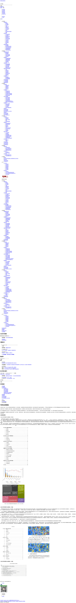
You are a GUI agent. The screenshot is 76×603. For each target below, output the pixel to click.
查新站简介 (7, 85)
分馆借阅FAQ (6, 161)
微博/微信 (3, 12)
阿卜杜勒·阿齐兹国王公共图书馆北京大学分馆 (11, 158)
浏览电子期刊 (2, 374)
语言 (1, 581)
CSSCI (11, 377)
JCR (8, 377)
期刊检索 (7, 53)
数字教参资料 (17, 364)
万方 (7, 367)
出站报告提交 (6, 142)
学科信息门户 (8, 90)
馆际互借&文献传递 (7, 68)
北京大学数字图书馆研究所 (10, 172)
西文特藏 (7, 196)
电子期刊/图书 (4, 330)
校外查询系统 (8, 73)
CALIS (5, 600)
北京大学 (1, 600)
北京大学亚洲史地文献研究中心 (10, 173)
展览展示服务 (8, 124)
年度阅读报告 (8, 121)
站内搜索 (3, 331)
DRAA (18, 600)
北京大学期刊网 (9, 378)
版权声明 (7, 234)
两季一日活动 (8, 119)
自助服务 (7, 130)
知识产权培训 (8, 97)
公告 (6, 69)
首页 (3, 399)
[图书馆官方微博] (2, 595)
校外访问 (7, 56)
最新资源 (3, 339)
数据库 (7, 23)
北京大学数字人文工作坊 (8, 111)
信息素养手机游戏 (8, 136)
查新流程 (7, 86)
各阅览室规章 (8, 60)
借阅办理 (5, 222)
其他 (6, 43)
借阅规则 (5, 57)
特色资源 (5, 33)
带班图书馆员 (8, 137)
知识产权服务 (6, 96)
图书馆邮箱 (5, 601)
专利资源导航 (8, 257)
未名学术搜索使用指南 (9, 337)
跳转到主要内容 (2, 0)
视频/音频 (7, 26)
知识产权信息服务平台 (9, 259)
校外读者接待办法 (8, 154)
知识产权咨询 (8, 98)
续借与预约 (7, 66)
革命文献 (7, 41)
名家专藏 (7, 40)
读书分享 (7, 118)
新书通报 (7, 45)
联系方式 (7, 74)
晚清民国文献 (8, 36)
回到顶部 (3, 593)
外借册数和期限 (8, 58)
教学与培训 (5, 131)
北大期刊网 (7, 105)
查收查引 (5, 108)
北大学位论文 (22, 364)
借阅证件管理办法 (8, 149)
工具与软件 (7, 28)
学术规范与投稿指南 (9, 93)
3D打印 (7, 129)
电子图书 (7, 183)
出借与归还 (7, 65)
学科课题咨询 (8, 91)
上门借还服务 (6, 80)
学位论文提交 (6, 141)
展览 (6, 120)
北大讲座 (7, 35)
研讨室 (7, 125)
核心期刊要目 (6, 110)
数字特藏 (7, 42)
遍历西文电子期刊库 (9, 375)
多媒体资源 (13, 364)
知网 (5, 367)
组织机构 (7, 166)
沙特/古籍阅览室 (8, 281)
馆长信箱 (13, 601)
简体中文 (3, 16)
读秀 (12, 367)
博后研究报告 (8, 197)
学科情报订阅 (8, 92)
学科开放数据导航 (8, 107)
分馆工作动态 (6, 160)
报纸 (6, 30)
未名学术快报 (6, 109)
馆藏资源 (5, 22)
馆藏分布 (3, 352)
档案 (6, 32)
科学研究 (5, 170)
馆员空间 (1, 601)
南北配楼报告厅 (8, 123)
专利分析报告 (8, 99)
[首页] (1, 18)
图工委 (15, 600)
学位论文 (7, 29)
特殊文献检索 (8, 55)
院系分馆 (5, 159)
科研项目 (7, 171)
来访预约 (7, 168)
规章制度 (5, 146)
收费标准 (7, 72)
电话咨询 (3, 9)
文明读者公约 (8, 147)
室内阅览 (7, 61)
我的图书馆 (2, 6)
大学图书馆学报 (11, 600)
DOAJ (14, 378)
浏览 (1, 360)
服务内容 (7, 70)
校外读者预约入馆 (8, 155)
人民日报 (14, 367)
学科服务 (5, 247)
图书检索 (7, 52)
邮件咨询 (3, 11)
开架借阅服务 (8, 223)
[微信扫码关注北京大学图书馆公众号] (38, 589)
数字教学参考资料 (8, 46)
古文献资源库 (8, 34)
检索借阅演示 (6, 79)
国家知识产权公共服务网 (9, 258)
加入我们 (7, 169)
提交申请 (7, 71)
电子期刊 (7, 184)
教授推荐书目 (13, 350)
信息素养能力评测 (8, 135)
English (3, 17)
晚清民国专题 (8, 208)
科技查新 (5, 84)
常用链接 (17, 601)
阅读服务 (5, 116)
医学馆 (5, 157)
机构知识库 (7, 104)
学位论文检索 (8, 54)
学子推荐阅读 (8, 78)
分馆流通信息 (10, 601)
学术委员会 (7, 174)
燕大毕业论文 (8, 198)
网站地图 (20, 601)
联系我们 (7, 167)
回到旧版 (23, 601)
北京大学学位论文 (8, 47)
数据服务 (5, 260)
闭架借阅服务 (8, 64)
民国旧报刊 (29, 364)
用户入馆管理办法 (8, 148)
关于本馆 (5, 163)
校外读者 (5, 153)
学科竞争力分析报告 (9, 94)
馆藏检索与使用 (6, 211)
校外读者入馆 (8, 128)
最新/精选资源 (6, 44)
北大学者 (7, 106)
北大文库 (7, 39)
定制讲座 (7, 133)
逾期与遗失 (7, 221)
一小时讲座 (7, 132)
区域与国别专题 (8, 209)
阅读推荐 (5, 235)
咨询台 (3, 596)
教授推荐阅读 (8, 77)
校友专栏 (5, 303)
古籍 (6, 185)
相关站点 (7, 246)
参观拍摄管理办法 (8, 150)
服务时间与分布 (8, 67)
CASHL (7, 600)
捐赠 (1, 7)
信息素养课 (7, 134)
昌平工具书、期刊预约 (10, 354)
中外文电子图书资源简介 (17, 375)
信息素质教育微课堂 (9, 291)
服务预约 (5, 122)
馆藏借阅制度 (8, 59)
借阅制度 (7, 352)
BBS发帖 (3, 10)
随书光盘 (7, 27)
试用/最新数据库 (8, 48)
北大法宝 (9, 367)
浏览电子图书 (8, 374)
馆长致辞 (7, 316)
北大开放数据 (8, 103)
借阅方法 (10, 352)
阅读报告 (9, 350)
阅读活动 (7, 117)
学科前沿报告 (8, 95)
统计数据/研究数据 (8, 31)
